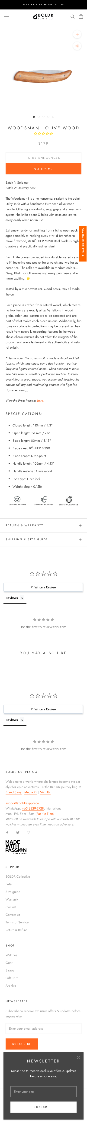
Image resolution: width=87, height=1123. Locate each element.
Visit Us (45, 792)
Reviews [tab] (12, 598)
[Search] (73, 16)
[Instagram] (28, 832)
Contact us (13, 914)
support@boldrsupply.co (22, 803)
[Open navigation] (6, 16)
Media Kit (30, 792)
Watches (11, 955)
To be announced (43, 158)
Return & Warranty (25, 525)
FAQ (9, 884)
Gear (9, 962)
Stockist (11, 907)
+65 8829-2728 (33, 808)
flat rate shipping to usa (43, 4)
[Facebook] (7, 832)
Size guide (13, 891)
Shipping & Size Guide (27, 539)
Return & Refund (17, 930)
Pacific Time (45, 813)
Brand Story (14, 792)
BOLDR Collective (18, 876)
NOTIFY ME (43, 169)
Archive (11, 985)
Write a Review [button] (46, 587)
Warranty (12, 899)
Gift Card (12, 978)
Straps (10, 970)
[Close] (78, 1057)
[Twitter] (17, 832)
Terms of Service (17, 922)
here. (40, 400)
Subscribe (43, 1107)
